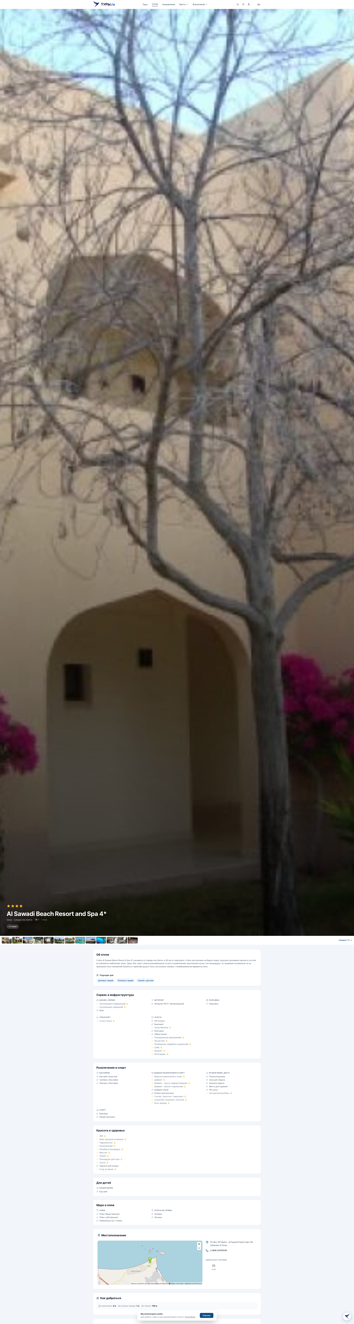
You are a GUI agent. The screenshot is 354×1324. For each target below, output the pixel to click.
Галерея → (345, 940)
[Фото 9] (91, 940)
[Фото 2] (17, 940)
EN (258, 4)
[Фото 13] (133, 940)
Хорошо (207, 1315)
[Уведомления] (237, 4)
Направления (168, 4)
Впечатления (199, 4)
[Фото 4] (38, 940)
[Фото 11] (112, 940)
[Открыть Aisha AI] (347, 1317)
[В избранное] (342, 14)
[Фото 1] (7, 940)
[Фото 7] (70, 940)
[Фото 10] (101, 940)
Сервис (167, 946)
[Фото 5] (49, 940)
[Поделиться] (349, 14)
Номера (155, 946)
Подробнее (190, 1317)
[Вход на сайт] (248, 4)
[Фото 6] (59, 940)
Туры (145, 4)
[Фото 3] (28, 940)
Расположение (183, 946)
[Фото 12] (122, 940)
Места (182, 4)
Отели (155, 4)
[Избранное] (243, 4)
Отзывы (199, 946)
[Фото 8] (80, 940)
